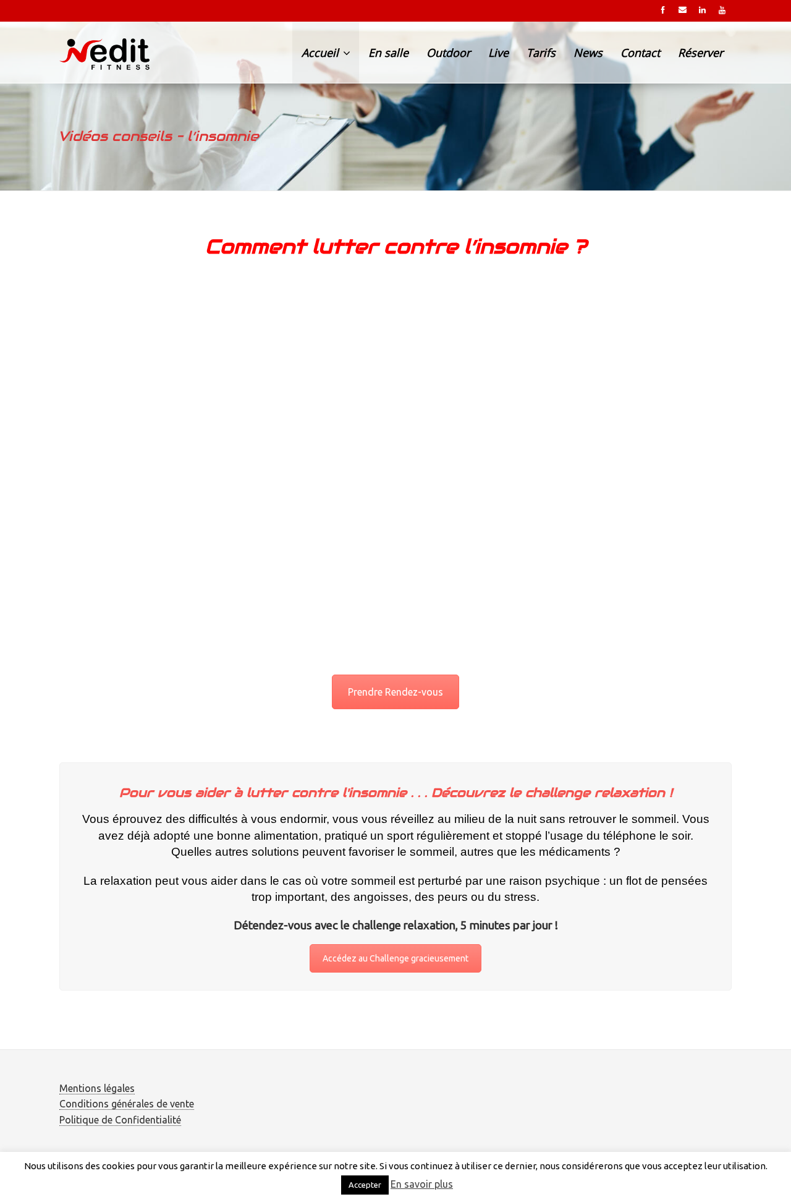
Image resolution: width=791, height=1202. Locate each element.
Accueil (322, 52)
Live (498, 52)
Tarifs (541, 52)
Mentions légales (97, 1088)
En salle (388, 52)
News (588, 52)
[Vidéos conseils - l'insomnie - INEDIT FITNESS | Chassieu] (107, 52)
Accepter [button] (365, 1184)
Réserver (700, 52)
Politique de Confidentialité (120, 1119)
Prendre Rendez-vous (395, 691)
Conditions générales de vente (126, 1103)
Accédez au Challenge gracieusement (395, 958)
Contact (640, 52)
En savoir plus (422, 1184)
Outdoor (448, 52)
